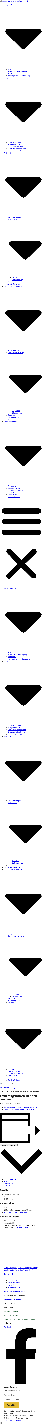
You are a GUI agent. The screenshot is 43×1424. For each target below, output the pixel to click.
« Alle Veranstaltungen (8, 1087)
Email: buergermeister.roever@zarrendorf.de (21, 1319)
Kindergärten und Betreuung (19, 76)
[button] (21, 542)
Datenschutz (13, 492)
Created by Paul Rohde (12, 1420)
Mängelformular (14, 144)
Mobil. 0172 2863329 (11, 1315)
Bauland (11, 419)
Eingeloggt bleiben (13, 1399)
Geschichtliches (14, 488)
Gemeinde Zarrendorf (13, 1299)
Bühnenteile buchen (15, 151)
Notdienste (12, 73)
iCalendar (7, 1181)
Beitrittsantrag (17, 280)
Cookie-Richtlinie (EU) (16, 490)
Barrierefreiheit (14, 497)
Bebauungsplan (14, 417)
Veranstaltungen (14, 217)
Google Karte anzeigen (21, 1227)
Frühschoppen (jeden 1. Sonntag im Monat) (21, 1107)
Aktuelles (15, 277)
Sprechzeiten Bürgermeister (15, 1291)
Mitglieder (16, 411)
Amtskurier (12, 486)
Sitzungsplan (17, 413)
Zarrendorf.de (10, 1274)
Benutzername (9, 1391)
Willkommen (13, 69)
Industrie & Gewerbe (12, 284)
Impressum (12, 495)
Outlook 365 (8, 1184)
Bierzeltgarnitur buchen (17, 149)
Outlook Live (9, 1186)
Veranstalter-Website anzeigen (15, 1212)
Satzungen (12, 415)
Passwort (7, 1395)
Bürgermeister (13, 350)
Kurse (10, 282)
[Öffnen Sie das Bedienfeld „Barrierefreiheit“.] (1, 1423)
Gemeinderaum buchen (17, 146)
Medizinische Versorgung (17, 71)
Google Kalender (10, 1179)
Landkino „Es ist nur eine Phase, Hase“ (19, 1109)
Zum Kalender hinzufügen (9, 1145)
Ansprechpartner (14, 142)
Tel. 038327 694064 (11, 1311)
